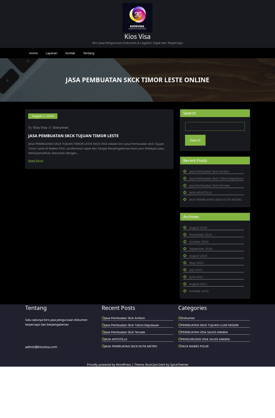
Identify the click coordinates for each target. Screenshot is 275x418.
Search (195, 150)
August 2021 (198, 324)
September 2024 (201, 283)
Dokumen (61, 139)
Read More (37, 178)
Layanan (52, 56)
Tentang (89, 56)
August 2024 (198, 291)
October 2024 (199, 275)
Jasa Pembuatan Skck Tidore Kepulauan (134, 393)
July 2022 (196, 308)
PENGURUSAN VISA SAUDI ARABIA (206, 410)
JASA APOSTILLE (201, 213)
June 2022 (197, 316)
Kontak (71, 56)
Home (33, 56)
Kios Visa (137, 37)
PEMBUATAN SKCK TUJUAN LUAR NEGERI (212, 393)
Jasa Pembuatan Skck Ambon (210, 183)
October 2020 (199, 332)
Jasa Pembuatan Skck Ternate (211, 205)
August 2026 (198, 258)
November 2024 (201, 266)
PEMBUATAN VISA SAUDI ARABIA (205, 401)
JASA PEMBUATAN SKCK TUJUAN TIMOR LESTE (75, 149)
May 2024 (196, 299)
